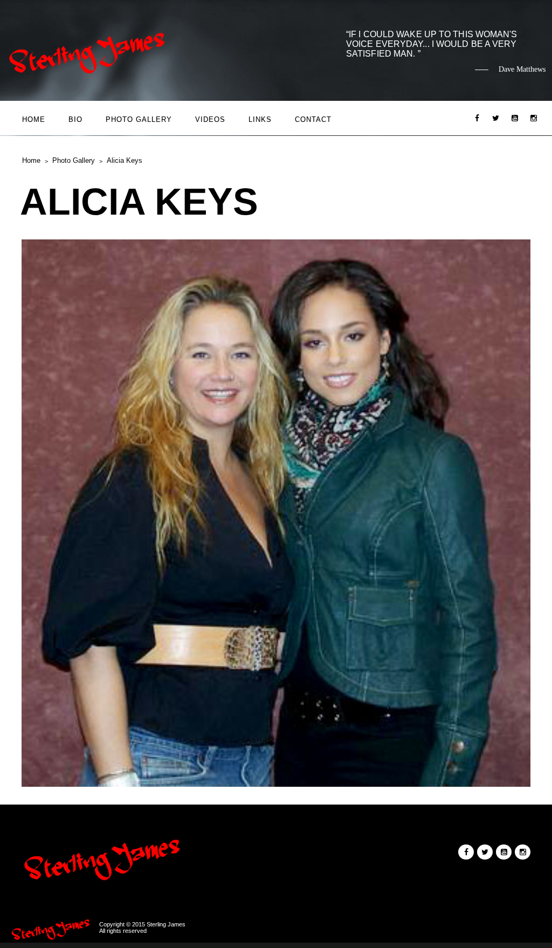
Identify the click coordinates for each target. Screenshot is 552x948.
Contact (313, 119)
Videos (210, 119)
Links (260, 119)
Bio (75, 119)
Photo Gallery (139, 119)
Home (33, 119)
